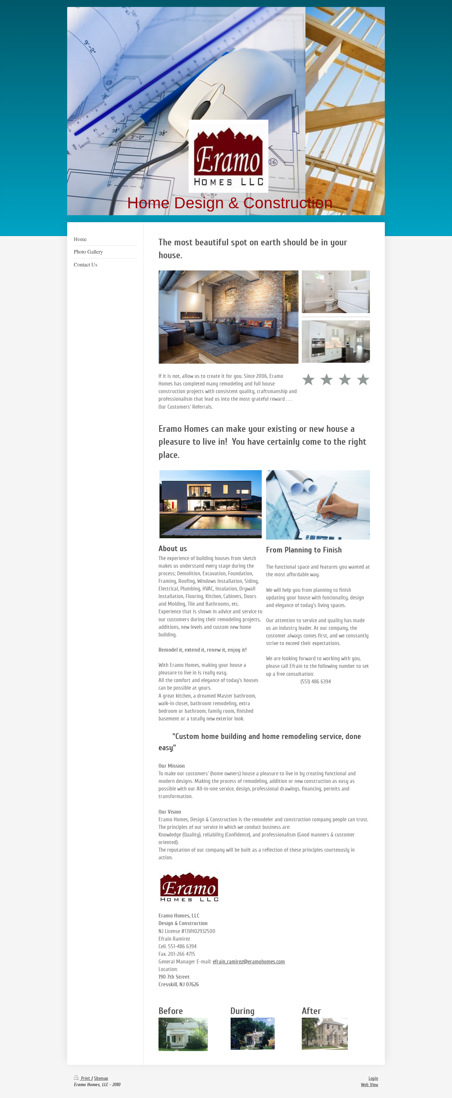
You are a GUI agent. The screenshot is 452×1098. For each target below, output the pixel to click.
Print (85, 1078)
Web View (369, 1084)
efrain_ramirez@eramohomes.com (249, 961)
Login (373, 1078)
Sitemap (101, 1078)
